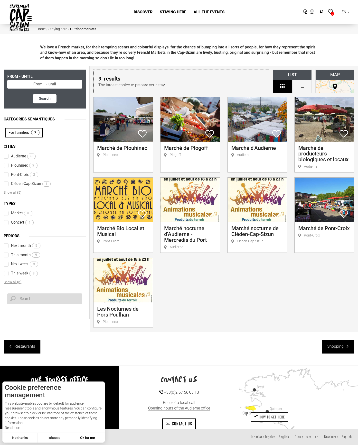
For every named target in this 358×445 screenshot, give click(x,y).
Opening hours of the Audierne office (179, 408)
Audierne (21, 156)
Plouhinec (22, 165)
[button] (143, 12)
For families (22, 132)
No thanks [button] (20, 438)
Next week (23, 264)
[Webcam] (314, 12)
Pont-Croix (23, 174)
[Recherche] (322, 12)
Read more (13, 428)
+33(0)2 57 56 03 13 (181, 392)
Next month (24, 245)
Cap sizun (249, 412)
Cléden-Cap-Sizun (29, 183)
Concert (20, 222)
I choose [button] (53, 438)
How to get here (271, 417)
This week (23, 273)
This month (24, 255)
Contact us (181, 423)
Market (20, 213)
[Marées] (304, 12)
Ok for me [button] (87, 438)
